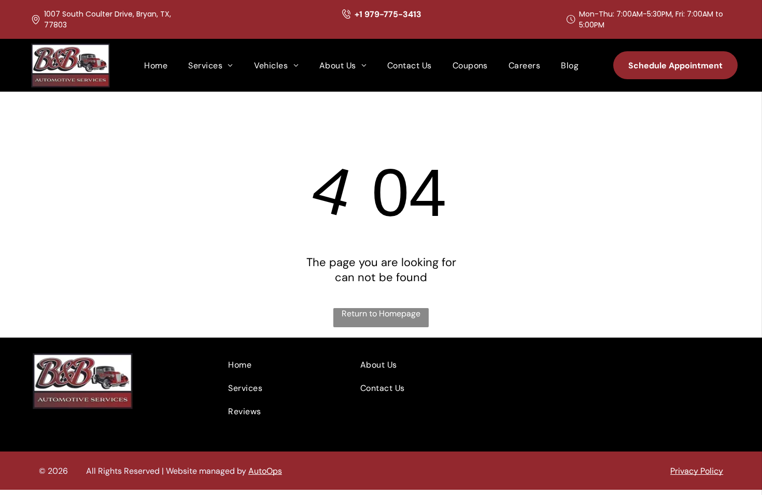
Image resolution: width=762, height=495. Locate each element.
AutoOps (265, 470)
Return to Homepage (381, 313)
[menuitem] (156, 65)
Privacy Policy (696, 470)
